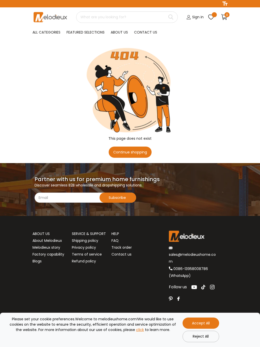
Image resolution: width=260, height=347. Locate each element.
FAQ (115, 240)
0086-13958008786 (190, 268)
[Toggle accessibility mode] (225, 3)
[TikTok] (203, 287)
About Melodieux (47, 240)
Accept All (201, 323)
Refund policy (84, 261)
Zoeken (171, 17)
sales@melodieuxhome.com (192, 258)
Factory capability (48, 254)
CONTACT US (145, 32)
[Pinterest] (171, 298)
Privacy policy (84, 247)
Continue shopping (130, 152)
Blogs (37, 261)
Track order (121, 247)
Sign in (197, 17)
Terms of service (87, 254)
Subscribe (118, 197)
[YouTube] (194, 287)
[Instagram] (212, 287)
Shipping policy (85, 240)
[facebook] (178, 299)
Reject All (201, 336)
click (140, 329)
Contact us (121, 254)
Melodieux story (46, 247)
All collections (46, 32)
